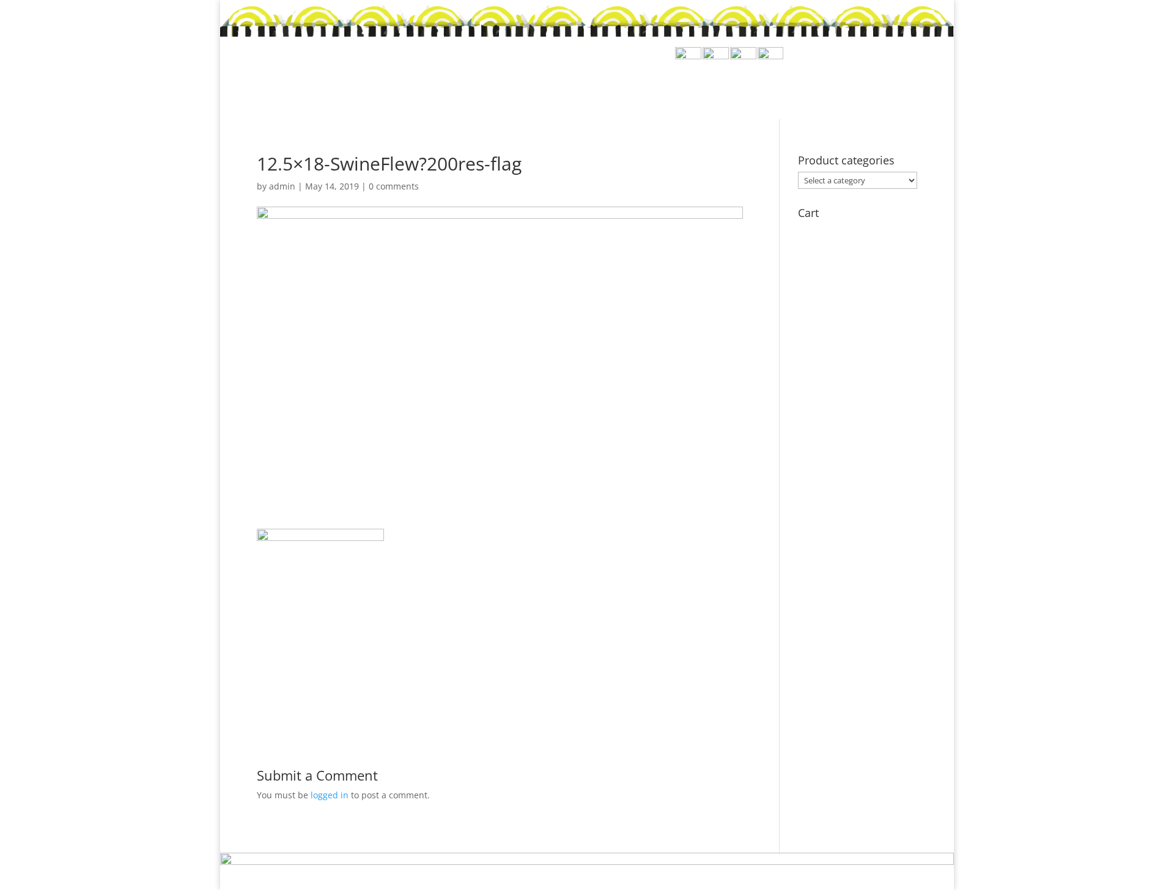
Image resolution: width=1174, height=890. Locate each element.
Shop (671, 87)
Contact (893, 87)
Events (769, 87)
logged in (330, 795)
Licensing (829, 87)
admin (282, 186)
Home (626, 87)
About (718, 87)
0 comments (394, 186)
